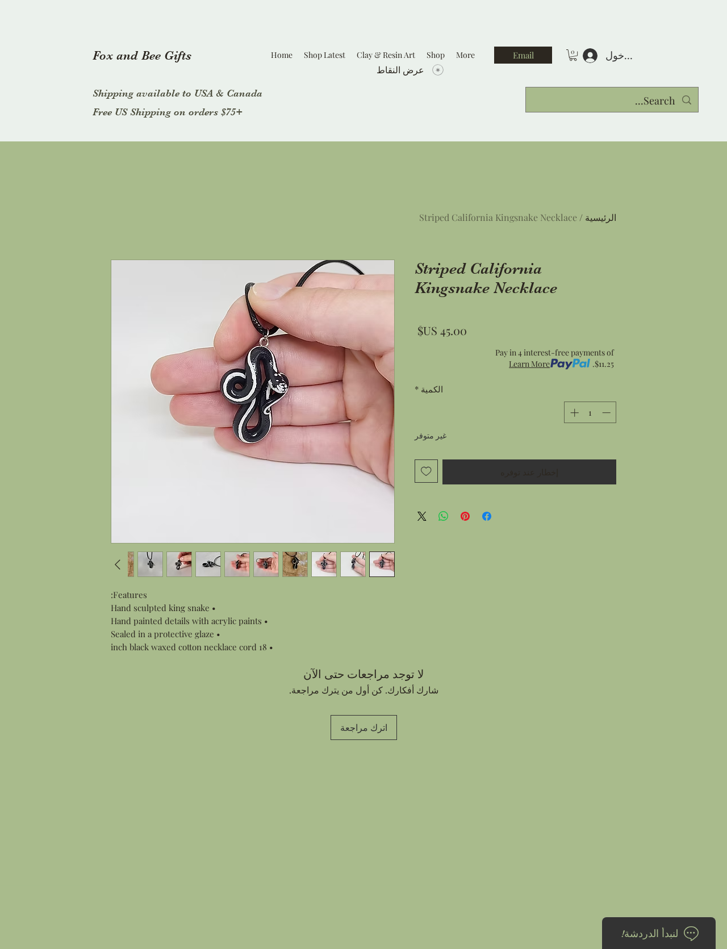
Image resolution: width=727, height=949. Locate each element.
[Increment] (573, 412)
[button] (573, 55)
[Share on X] (422, 516)
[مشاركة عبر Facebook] (487, 516)
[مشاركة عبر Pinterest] (465, 516)
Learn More (529, 363)
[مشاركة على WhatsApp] (443, 516)
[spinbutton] (590, 412)
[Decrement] (607, 412)
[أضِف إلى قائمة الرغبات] (426, 471)
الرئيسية (600, 217)
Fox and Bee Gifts (142, 55)
